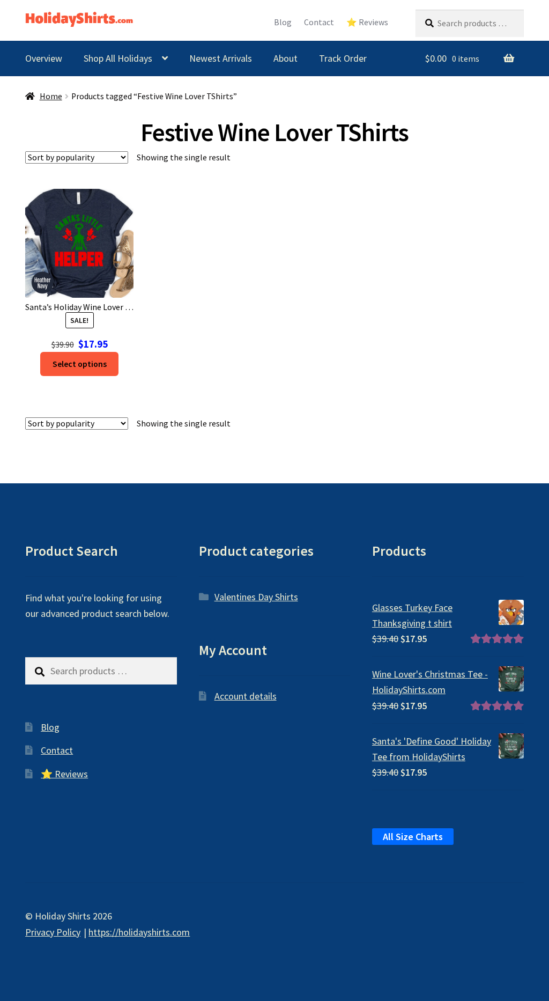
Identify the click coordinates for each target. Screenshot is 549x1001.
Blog (283, 22)
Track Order (343, 58)
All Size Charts (413, 836)
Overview (43, 58)
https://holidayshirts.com (139, 932)
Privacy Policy (52, 932)
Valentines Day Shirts (256, 597)
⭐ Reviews (367, 22)
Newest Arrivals (220, 58)
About (285, 58)
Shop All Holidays (118, 58)
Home (51, 96)
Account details (245, 696)
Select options (80, 364)
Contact (319, 22)
